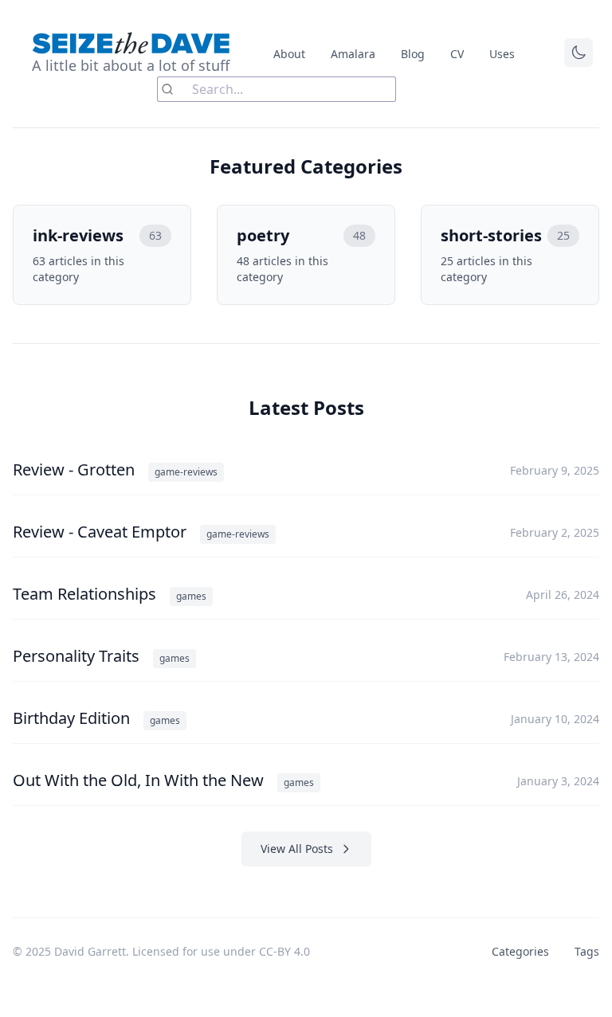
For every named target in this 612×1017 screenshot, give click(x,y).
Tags (587, 951)
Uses (502, 53)
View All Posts (297, 848)
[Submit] (175, 89)
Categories (520, 951)
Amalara (353, 53)
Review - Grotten (76, 469)
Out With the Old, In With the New (140, 780)
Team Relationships (86, 593)
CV (457, 53)
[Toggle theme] (578, 52)
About (289, 53)
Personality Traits (78, 656)
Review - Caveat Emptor (101, 531)
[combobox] (276, 89)
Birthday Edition (73, 718)
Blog (413, 53)
